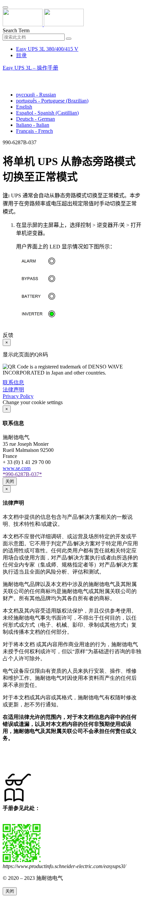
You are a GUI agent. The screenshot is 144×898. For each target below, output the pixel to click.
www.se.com (16, 468)
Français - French (34, 131)
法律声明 (13, 389)
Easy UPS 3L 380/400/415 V (47, 49)
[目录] (5, 76)
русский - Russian (36, 94)
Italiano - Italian (32, 125)
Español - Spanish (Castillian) (47, 113)
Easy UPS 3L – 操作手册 (30, 68)
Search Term (16, 30)
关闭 (9, 481)
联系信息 (13, 382)
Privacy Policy (18, 396)
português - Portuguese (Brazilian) (52, 101)
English (24, 107)
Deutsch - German (35, 119)
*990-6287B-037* (22, 474)
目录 (21, 55)
